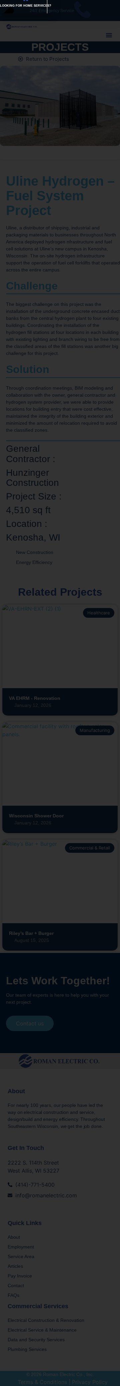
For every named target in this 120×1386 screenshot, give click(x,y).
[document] (60, 693)
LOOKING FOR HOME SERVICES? (25, 5)
